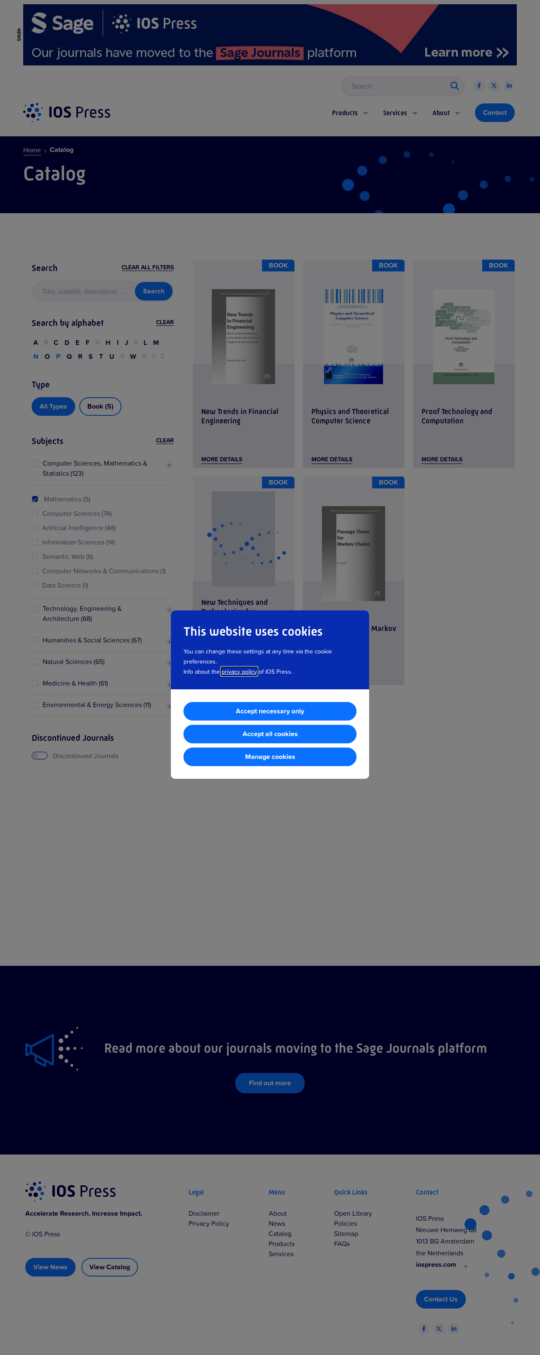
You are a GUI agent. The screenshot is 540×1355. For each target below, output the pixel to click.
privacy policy (239, 671)
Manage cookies (270, 757)
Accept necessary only (270, 711)
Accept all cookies (270, 734)
